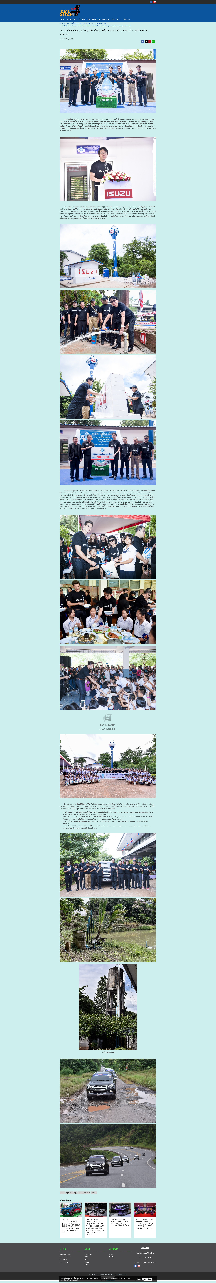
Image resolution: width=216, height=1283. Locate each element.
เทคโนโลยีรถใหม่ (65, 1257)
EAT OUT (87, 1262)
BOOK (86, 1257)
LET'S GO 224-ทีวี (84, 19)
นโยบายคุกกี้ (75, 1280)
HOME (63, 19)
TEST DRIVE (63, 1259)
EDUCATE (112, 1257)
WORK (111, 1254)
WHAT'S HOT (115, 19)
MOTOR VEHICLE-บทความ (100, 19)
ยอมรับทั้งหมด (147, 1279)
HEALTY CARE (89, 1254)
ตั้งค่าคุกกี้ (139, 1279)
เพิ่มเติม (126, 19)
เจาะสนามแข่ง (64, 1262)
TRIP (86, 1259)
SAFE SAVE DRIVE (72, 19)
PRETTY (87, 1264)
